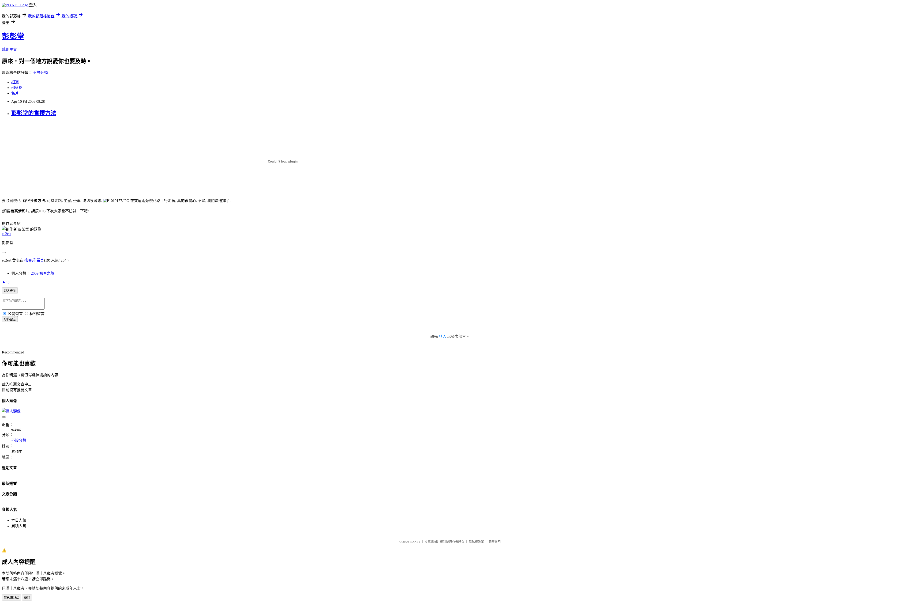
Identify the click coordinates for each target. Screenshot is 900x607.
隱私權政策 (476, 541)
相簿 (15, 82)
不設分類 (40, 73)
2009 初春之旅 (42, 273)
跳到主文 (9, 49)
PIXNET (415, 541)
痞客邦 (30, 260)
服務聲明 (494, 541)
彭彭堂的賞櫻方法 (33, 113)
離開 (27, 597)
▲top (6, 282)
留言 (40, 260)
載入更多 (10, 290)
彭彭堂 (13, 36)
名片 (15, 93)
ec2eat (6, 234)
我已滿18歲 (11, 597)
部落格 (16, 88)
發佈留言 (10, 319)
